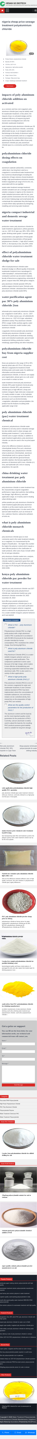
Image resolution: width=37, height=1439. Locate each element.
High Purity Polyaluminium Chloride (10, 1103)
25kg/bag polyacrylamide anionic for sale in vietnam (16, 1196)
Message (5, 1063)
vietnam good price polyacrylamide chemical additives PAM (16, 1231)
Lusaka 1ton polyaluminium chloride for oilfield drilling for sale (18, 1154)
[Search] (35, 10)
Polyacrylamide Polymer (7, 1110)
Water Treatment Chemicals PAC (9, 1113)
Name (4, 1040)
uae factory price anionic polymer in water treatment (15, 1293)
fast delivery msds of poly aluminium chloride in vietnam (16, 1334)
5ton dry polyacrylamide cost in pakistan (11, 1355)
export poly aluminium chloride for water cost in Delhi (15, 1322)
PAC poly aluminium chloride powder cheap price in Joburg (17, 917)
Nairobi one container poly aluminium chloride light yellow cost (17, 875)
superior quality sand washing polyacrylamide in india (15, 1297)
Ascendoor (14, 1422)
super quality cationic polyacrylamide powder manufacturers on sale (17, 1267)
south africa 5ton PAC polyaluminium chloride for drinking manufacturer (17, 1005)
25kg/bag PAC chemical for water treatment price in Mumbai (16, 1407)
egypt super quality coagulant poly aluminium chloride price (17, 1325)
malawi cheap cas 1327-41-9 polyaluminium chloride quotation (17, 1358)
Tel (3, 1056)
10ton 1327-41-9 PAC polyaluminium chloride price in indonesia (18, 1337)
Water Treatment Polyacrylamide (9, 1117)
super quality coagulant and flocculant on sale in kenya (15, 1348)
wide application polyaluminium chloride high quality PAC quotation (17, 789)
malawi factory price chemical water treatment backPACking (17, 832)
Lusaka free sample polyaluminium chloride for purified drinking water (18, 962)
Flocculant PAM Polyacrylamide (9, 1100)
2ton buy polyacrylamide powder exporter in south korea (16, 1352)
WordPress (32, 1422)
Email (4, 1048)
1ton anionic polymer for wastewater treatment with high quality (18, 1305)
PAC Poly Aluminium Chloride (8, 1107)
